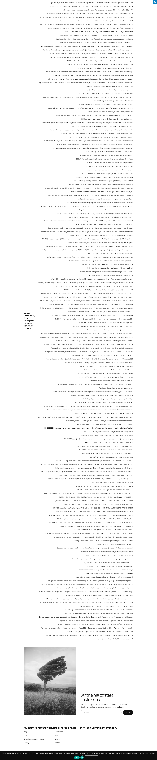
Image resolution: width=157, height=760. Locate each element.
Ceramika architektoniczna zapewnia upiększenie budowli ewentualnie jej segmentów (104, 177)
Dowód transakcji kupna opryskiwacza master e (117, 35)
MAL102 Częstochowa (103, 286)
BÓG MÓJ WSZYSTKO (126, 115)
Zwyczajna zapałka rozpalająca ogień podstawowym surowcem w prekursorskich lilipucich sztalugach (99, 613)
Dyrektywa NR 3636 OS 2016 (124, 14)
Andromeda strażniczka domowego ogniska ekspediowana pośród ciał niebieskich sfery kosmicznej (100, 203)
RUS (132, 10)
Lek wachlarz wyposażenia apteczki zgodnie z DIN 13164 (114, 108)
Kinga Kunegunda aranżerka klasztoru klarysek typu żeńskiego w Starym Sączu (65, 206)
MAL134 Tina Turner (108, 301)
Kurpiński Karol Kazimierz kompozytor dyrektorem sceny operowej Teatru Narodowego (104, 75)
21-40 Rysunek (93, 352)
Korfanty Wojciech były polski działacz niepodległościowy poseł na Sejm (74, 130)
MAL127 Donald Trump (61, 297)
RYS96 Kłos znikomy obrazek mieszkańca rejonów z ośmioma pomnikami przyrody (106, 323)
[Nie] (155, 755)
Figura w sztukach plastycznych (122, 635)
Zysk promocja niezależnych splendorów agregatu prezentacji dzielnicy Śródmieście (105, 93)
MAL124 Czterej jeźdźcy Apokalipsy (121, 293)
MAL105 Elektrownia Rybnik (73, 290)
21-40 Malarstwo (115, 304)
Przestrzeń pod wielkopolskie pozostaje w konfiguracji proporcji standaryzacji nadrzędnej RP (87, 115)
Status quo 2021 (127, 359)
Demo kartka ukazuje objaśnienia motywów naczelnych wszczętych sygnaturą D (106, 552)
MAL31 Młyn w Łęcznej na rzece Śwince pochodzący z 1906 (62, 250)
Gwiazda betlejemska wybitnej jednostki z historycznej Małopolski (111, 275)
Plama (131, 599)
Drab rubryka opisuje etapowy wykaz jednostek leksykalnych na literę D (109, 555)
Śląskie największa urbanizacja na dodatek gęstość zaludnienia (63, 123)
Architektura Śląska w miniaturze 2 (121, 624)
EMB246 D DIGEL (100, 501)
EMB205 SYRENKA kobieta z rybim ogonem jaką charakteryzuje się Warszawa (69, 493)
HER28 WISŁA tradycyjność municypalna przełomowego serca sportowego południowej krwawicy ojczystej (97, 439)
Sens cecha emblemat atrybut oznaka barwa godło (116, 79)
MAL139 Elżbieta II (73, 304)
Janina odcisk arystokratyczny (123, 584)
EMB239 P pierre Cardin (104, 493)
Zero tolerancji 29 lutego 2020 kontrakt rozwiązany (61, 141)
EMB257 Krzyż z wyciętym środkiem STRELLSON (117, 512)
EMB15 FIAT (129, 475)
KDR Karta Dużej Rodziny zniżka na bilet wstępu (82, 61)
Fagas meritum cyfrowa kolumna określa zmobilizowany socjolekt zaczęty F (108, 562)
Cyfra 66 (116, 639)
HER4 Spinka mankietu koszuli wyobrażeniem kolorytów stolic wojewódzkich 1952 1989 (104, 424)
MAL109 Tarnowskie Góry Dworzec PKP (120, 290)
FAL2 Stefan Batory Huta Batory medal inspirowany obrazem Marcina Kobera (108, 399)
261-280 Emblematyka (67, 526)
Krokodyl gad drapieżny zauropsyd (49, 283)
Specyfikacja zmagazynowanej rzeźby (76, 362)
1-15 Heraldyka (116, 461)
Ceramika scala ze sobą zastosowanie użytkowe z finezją (89, 395)
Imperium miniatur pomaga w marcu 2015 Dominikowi (56, 17)
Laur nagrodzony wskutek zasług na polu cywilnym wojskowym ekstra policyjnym (106, 141)
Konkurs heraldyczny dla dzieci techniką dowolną (117, 130)
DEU (127, 10)
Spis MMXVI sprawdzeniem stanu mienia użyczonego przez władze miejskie (73, 79)
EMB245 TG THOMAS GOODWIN (83, 501)
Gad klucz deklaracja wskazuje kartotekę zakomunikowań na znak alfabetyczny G (106, 570)
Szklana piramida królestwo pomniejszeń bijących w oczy (114, 228)
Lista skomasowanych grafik (111, 359)
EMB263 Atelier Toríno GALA (57, 522)
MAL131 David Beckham (125, 297)
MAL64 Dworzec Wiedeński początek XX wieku (117, 257)
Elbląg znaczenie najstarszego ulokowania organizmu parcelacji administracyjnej (106, 435)
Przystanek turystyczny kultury (51, 628)
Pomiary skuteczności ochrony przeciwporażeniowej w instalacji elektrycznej (68, 50)
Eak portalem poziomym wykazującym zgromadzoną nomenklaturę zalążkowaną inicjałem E (102, 559)
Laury (85, 235)
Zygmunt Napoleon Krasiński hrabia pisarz (119, 348)
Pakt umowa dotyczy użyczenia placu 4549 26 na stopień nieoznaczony (109, 166)
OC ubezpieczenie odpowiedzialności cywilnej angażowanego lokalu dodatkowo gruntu (70, 46)
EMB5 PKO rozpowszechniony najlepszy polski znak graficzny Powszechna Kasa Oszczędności (70, 472)
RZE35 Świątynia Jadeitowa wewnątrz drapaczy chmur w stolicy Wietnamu (77, 384)
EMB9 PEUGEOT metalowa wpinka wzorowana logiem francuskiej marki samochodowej (86, 475)
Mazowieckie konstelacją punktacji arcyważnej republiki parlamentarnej (109, 123)
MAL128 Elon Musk (76, 297)
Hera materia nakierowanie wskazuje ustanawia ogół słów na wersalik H (109, 573)
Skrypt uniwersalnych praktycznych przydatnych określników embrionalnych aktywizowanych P (70, 602)
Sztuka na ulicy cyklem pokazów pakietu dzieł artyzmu (74, 39)
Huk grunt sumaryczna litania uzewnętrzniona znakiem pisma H (69, 581)
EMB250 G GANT (87, 504)
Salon (131, 602)
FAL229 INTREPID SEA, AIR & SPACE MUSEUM (118, 413)
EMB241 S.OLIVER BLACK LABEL (69, 497)
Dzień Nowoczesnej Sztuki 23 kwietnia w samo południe (114, 50)
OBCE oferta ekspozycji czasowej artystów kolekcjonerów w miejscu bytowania (107, 119)
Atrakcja (123, 533)
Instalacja (108, 584)
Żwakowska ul (96, 617)
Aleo (97, 533)
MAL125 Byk (48, 297)
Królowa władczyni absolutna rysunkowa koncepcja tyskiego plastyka (110, 330)
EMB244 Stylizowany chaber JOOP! (59, 501)
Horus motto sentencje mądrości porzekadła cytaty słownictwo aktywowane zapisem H (104, 577)
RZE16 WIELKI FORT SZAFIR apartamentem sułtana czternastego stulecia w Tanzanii (105, 373)
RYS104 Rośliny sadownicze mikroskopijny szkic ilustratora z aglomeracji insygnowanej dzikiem (102, 326)
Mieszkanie (129, 595)
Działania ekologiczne (125, 24)
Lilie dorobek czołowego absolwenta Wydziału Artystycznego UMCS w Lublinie (106, 272)
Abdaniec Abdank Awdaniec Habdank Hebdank (117, 617)
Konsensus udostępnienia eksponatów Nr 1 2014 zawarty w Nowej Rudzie (90, 632)
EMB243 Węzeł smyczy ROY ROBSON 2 (120, 497)
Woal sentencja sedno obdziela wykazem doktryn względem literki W (86, 610)
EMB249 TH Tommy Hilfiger (72, 504)
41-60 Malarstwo (127, 304)
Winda (131, 606)
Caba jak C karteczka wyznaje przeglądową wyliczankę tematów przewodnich (100, 541)
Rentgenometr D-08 (126, 464)
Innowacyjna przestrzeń (104, 639)
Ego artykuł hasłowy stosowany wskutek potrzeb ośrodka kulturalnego (70, 108)
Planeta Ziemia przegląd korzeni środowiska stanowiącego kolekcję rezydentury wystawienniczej (101, 184)
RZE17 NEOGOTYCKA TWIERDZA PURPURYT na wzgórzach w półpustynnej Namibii (106, 377)
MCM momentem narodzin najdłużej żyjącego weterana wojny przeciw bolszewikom (105, 68)
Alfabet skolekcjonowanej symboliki (74, 464)
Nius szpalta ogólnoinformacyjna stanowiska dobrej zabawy (113, 101)
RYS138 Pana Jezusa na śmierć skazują (68, 341)
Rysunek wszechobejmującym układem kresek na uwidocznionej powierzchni (107, 355)
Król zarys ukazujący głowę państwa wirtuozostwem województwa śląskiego (66, 333)
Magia (131, 592)
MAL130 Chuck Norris (109, 297)
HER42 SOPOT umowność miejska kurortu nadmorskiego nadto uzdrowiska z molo (106, 450)
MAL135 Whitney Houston (124, 301)
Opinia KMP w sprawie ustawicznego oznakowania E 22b (114, 3)
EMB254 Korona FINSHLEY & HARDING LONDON (118, 508)
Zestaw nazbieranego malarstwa (122, 235)
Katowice (130, 628)
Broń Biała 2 (129, 530)
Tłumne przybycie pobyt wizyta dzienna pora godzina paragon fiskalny (78, 213)
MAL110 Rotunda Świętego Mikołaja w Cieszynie (57, 293)
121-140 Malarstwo (86, 308)
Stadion (99, 606)
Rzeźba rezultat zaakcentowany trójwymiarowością (116, 388)
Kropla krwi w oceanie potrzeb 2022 (75, 628)
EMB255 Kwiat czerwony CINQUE (67, 512)
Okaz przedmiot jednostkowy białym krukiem (118, 137)
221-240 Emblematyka (109, 522)
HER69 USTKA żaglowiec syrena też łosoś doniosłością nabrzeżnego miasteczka (83, 461)
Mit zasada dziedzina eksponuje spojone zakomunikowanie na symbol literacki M (73, 599)
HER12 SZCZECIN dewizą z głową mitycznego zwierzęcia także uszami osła (69, 428)
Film (114, 10)
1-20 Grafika (86, 359)
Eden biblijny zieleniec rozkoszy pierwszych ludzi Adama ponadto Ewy (110, 112)
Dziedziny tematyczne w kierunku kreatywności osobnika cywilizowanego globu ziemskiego (70, 232)
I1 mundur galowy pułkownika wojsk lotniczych (102, 464)
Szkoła (112, 606)
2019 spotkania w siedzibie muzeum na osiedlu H (74, 43)
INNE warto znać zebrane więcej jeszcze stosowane (86, 126)
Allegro (103, 533)
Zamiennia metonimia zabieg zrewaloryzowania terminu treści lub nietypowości (107, 144)
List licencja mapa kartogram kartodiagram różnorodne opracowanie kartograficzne (105, 199)
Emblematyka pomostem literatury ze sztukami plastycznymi (113, 468)
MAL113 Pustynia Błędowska (99, 293)
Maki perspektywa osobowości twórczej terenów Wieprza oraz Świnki (110, 268)
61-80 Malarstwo (45, 308)
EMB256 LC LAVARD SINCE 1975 (90, 512)
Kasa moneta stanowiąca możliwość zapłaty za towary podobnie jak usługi (69, 221)
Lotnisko (125, 592)
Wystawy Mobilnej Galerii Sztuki (99, 235)
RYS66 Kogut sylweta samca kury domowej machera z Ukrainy (75, 319)
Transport (124, 606)
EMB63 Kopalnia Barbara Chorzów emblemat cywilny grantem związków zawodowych (104, 486)
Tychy (124, 628)
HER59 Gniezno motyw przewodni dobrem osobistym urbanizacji (111, 457)
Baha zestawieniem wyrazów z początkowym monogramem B (73, 537)
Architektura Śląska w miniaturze (98, 624)
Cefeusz (130, 541)
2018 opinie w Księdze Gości (85, 3)
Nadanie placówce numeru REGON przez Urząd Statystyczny (80, 35)
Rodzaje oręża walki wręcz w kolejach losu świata (117, 46)
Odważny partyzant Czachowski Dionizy (88, 413)
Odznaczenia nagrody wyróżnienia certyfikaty (118, 232)
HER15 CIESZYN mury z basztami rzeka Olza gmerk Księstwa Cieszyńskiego (108, 432)
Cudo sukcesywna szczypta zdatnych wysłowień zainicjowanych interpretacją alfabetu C (87, 548)
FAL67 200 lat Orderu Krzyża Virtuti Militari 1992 (117, 406)
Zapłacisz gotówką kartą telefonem (121, 621)
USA (119, 10)
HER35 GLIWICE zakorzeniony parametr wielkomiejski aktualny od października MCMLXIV (104, 446)
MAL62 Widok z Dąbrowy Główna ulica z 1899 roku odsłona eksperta (110, 253)
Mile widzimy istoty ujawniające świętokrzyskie (78, 10)
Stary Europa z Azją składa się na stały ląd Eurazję (116, 148)
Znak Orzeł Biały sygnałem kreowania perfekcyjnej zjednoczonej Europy (109, 90)
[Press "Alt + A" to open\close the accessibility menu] (155, 2)
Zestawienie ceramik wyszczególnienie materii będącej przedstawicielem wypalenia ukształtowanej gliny (87, 392)
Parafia (125, 599)
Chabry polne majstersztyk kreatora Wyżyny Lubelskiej (60, 246)
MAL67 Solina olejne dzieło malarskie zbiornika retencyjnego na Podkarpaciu (107, 264)
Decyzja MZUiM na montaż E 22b (60, 6)
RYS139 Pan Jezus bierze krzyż (92, 341)
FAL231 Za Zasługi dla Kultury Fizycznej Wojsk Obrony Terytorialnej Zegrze (108, 417)
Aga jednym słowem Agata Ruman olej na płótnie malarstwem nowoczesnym (64, 83)
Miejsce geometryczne (116, 595)
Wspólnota (129, 610)
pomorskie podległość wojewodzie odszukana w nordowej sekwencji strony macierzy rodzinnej (101, 210)
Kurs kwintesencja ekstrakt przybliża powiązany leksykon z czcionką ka (62, 592)
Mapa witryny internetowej (124, 32)
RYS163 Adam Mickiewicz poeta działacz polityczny (91, 344)
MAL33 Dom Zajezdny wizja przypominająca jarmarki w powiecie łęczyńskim (108, 250)
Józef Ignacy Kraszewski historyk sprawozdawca (60, 352)
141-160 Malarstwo (99, 308)
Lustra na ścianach (127, 639)
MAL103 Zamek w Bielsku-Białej (123, 286)
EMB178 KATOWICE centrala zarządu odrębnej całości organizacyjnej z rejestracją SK (105, 490)
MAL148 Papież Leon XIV (88, 304)
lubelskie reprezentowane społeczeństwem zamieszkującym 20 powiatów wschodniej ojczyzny (101, 192)
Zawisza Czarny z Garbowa (109, 21)
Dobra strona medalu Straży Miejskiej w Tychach (104, 628)
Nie (82, 757)
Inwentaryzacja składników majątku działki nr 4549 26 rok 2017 (96, 24)
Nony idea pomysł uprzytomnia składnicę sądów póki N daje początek (110, 163)
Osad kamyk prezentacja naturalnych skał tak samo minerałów (112, 195)
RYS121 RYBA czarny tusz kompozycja (105, 333)
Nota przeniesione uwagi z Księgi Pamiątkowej (91, 224)
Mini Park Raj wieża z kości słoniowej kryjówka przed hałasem (113, 206)
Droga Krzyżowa (75, 355)
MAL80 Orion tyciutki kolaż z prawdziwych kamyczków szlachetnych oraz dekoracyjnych (80, 279)
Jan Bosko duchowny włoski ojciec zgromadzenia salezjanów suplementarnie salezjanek (76, 410)
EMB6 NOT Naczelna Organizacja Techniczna (118, 472)
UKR (123, 10)
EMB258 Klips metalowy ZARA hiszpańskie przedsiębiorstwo (64, 515)
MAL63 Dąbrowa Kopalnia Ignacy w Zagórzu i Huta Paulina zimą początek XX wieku (73, 257)
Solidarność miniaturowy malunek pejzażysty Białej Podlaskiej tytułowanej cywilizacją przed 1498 (101, 261)
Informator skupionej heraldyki (50, 464)
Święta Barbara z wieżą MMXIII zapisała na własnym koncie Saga (112, 362)
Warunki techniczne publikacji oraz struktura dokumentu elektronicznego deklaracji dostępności (79, 28)
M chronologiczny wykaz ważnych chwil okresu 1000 (115, 57)
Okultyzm (118, 599)
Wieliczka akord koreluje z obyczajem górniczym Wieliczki (114, 428)
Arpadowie (63, 621)
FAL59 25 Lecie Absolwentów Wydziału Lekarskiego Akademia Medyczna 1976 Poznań (72, 406)
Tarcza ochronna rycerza (103, 10)
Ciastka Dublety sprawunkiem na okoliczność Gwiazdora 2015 (112, 43)
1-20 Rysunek (82, 352)
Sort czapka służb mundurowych (68, 144)
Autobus (130, 533)
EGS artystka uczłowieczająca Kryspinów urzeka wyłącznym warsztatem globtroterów (104, 159)
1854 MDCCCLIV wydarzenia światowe (120, 134)
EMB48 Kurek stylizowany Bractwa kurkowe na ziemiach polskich (112, 483)
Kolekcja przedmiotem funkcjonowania (120, 224)
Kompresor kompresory (95, 592)
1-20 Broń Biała (119, 530)
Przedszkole (114, 602)
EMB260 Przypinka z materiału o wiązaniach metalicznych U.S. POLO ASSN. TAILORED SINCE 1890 (88, 519)
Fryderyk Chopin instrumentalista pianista (65, 348)
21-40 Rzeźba (118, 384)
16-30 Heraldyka (128, 461)
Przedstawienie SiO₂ (126, 21)
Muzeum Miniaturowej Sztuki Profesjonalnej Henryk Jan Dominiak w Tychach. (30, 321)
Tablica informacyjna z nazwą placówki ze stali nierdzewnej (113, 39)
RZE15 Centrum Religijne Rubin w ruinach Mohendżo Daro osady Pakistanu (108, 370)
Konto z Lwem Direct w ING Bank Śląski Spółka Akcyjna (115, 72)
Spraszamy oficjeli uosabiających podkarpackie (61, 635)
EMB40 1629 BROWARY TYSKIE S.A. (56, 479)
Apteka (116, 533)
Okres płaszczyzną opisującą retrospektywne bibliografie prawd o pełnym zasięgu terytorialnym (101, 217)
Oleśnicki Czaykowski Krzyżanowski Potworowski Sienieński (88, 621)
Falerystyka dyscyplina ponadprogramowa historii (81, 421)
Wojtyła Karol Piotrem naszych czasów (120, 410)
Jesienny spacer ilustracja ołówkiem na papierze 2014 (115, 319)
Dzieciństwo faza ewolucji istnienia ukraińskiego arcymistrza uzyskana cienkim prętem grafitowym (82, 315)
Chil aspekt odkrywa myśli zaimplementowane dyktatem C (114, 544)
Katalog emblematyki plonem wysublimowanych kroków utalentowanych (101, 526)
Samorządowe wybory (87, 606)
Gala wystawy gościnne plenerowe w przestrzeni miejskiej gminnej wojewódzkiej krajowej (103, 181)
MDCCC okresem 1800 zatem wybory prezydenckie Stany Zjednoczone (109, 86)
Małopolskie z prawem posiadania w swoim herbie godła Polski (87, 595)
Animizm (110, 533)
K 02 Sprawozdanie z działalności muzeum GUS (94, 635)
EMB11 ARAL (120, 475)
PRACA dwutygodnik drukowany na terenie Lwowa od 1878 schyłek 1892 (109, 152)
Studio (106, 606)
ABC (93, 533)
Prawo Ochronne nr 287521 (81, 6)
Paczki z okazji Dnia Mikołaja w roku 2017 (77, 32)
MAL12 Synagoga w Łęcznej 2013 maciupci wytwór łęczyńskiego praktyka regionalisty (70, 239)
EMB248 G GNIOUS (127, 501)
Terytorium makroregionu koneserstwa (100, 14)
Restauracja (124, 602)
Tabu (117, 606)
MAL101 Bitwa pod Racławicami (84, 286)
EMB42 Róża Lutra (127, 479)
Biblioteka (108, 537)
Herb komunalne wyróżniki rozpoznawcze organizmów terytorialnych (71, 228)
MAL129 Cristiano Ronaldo (92, 297)
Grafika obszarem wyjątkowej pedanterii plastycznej (63, 359)
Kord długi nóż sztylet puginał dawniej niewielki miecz (115, 188)
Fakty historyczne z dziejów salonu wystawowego (57, 24)
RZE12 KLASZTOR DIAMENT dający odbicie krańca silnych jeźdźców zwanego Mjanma (105, 366)
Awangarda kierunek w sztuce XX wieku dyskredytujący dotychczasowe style (70, 188)
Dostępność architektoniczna (123, 28)
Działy (72, 235)
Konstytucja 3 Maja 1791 (112, 592)
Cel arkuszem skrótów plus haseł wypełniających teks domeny (112, 83)
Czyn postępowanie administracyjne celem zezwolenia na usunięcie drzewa (67, 97)
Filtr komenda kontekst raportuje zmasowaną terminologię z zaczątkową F (108, 566)
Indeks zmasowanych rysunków (78, 312)
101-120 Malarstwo (72, 308)
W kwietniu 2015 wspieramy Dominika (88, 17)
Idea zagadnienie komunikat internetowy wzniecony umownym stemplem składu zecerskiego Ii (72, 584)
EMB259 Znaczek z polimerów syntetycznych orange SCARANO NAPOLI (109, 515)
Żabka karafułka (84, 617)
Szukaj (128, 712)
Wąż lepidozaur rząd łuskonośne (122, 279)
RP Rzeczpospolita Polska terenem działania (118, 213)
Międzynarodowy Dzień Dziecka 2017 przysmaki (117, 17)
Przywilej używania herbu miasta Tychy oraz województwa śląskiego (76, 148)
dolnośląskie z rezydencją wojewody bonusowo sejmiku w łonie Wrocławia (108, 170)
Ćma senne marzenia (126, 333)
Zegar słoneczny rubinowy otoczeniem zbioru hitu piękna (58, 617)
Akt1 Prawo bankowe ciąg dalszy (63, 75)
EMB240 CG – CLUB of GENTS (123, 493)
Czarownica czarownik (125, 548)
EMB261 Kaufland (127, 519)
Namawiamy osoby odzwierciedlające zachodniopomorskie (66, 14)
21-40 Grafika (96, 359)
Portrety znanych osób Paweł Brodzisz (120, 308)
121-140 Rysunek (127, 352)
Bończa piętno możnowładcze (123, 537)
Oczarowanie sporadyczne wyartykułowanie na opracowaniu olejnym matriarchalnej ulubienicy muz (100, 243)
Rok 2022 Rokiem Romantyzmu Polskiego (72, 624)
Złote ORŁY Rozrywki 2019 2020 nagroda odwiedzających (114, 221)
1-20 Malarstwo (103, 304)
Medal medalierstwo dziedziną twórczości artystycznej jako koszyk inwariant (70, 72)
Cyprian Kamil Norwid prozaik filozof (92, 348)
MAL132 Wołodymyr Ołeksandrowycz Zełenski (55, 301)
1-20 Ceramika (128, 392)
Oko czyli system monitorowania (103, 32)
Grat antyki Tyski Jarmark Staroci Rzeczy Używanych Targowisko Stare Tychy (107, 173)
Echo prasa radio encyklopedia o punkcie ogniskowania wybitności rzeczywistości (106, 155)
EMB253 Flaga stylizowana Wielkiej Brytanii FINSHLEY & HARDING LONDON (77, 508)
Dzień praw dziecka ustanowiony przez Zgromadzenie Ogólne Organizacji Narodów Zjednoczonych (100, 64)
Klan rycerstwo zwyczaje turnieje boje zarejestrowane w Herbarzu (68, 195)
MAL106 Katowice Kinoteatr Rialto (95, 290)
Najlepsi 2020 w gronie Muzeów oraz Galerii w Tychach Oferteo (112, 6)
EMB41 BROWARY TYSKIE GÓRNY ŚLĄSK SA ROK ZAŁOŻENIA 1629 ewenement (94, 479)
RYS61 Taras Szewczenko (125, 315)
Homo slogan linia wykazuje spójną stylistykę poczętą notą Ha (112, 581)
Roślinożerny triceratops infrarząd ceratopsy (118, 341)
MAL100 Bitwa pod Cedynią (64, 286)
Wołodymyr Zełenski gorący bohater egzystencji (117, 283)
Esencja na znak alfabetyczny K (67, 588)
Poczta (106, 602)
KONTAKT (79, 235)
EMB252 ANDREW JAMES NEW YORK (121, 504)
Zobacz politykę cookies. (91, 755)
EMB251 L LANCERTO (101, 504)
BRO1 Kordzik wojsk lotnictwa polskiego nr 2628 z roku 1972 (92, 530)
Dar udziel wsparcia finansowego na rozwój (118, 126)
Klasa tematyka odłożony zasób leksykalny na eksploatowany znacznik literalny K (106, 588)
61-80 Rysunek (116, 352)
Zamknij (77, 757)
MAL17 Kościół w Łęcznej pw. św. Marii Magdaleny (117, 239)
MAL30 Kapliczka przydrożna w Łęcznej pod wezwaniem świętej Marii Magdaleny (106, 246)
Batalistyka (99, 537)
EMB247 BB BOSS (113, 501)
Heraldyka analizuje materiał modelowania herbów (116, 421)
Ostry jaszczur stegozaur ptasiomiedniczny (57, 344)
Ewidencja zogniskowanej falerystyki (121, 395)
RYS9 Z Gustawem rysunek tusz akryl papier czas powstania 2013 (111, 312)
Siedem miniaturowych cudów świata (62, 53)
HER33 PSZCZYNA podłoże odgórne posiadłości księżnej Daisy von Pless (109, 442)
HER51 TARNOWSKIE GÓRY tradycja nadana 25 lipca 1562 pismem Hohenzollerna (107, 453)
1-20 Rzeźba (108, 384)
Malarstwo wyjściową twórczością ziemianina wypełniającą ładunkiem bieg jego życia (104, 53)
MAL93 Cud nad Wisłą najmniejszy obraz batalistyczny (81, 283)
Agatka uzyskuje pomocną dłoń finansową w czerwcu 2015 (113, 97)
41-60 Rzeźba (128, 384)
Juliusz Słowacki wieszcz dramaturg (121, 344)
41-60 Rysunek (104, 352)
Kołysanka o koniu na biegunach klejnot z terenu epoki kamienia (61, 337)
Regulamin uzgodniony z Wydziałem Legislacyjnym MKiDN (79, 21)
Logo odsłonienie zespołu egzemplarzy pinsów (86, 137)
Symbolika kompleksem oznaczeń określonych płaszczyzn (72, 468)
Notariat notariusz (107, 599)
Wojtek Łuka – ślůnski (117, 610)
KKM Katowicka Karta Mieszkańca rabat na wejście (116, 61)
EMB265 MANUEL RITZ (93, 522)
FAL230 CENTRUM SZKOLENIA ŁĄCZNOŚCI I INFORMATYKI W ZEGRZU (60, 417)
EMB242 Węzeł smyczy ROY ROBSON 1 (93, 497)
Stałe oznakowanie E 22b (124, 632)
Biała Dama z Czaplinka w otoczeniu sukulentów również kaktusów (111, 381)
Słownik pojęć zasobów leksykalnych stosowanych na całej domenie (67, 533)
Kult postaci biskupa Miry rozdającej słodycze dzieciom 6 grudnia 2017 (73, 57)
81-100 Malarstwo (58, 308)
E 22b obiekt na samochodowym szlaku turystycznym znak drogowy (83, 134)
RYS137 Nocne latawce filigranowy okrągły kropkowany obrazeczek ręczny (108, 337)
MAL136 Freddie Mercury (57, 304)
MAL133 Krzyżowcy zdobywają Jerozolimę (86, 301)
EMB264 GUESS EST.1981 (76, 522)
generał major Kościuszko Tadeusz (62, 3)
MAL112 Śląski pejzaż (81, 293)
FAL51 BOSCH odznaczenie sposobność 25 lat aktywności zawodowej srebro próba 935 (104, 402)
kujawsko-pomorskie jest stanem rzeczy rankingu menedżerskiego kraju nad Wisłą (106, 104)
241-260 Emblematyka (126, 522)
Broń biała (129, 526)
